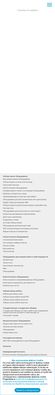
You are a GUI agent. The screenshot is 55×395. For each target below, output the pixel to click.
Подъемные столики (10, 220)
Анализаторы (8, 260)
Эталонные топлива (10, 315)
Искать (44, 5)
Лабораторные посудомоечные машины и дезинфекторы (25, 205)
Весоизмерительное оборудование (16, 179)
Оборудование (8, 271)
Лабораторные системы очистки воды (17, 182)
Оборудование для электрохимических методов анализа (24, 199)
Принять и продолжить (27, 390)
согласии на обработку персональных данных (25, 384)
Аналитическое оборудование (15, 237)
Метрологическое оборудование (16, 321)
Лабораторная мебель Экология (15, 300)
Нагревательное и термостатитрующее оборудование (24, 191)
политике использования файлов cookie (22, 381)
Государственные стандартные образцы (20, 308)
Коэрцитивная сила (10, 332)
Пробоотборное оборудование (15, 188)
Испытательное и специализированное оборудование (23, 280)
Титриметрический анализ (13, 240)
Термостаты (7, 263)
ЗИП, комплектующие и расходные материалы (20, 228)
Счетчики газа (8, 208)
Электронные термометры (13, 265)
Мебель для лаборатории (13, 294)
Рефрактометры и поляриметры (15, 231)
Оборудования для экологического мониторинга (21, 211)
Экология (7, 346)
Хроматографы (9, 245)
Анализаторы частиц (11, 285)
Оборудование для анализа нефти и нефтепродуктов (25, 257)
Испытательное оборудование (16, 277)
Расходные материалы (12, 338)
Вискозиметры (8, 248)
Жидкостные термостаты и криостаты (17, 324)
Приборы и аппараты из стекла (14, 193)
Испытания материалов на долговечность (19, 283)
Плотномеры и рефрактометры (15, 242)
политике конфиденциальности (31, 379)
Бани (5, 268)
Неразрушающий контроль (14, 352)
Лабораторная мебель (12, 291)
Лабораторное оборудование (15, 176)
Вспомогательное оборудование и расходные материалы (25, 355)
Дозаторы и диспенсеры (12, 217)
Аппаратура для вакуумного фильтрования (19, 214)
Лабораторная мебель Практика (15, 302)
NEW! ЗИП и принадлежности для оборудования (21, 341)
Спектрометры (8, 251)
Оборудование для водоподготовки (17, 225)
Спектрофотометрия (11, 185)
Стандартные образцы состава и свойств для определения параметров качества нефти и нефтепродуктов (25, 311)
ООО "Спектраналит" (11, 5)
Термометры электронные (13, 326)
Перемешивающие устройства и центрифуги (19, 196)
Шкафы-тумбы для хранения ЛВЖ (15, 202)
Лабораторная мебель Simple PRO (16, 297)
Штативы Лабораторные (12, 222)
